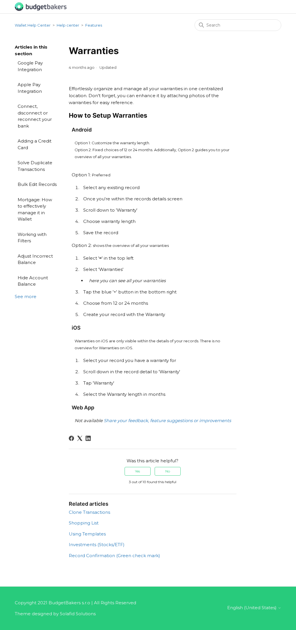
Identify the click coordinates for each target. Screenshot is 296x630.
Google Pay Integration (30, 66)
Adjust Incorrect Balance (35, 259)
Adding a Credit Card (34, 144)
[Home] (40, 6)
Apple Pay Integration (30, 88)
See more (25, 296)
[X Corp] (79, 438)
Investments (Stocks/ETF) (97, 544)
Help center (68, 25)
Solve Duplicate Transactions (35, 166)
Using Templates (87, 534)
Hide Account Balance (33, 281)
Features (93, 25)
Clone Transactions (89, 512)
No (167, 471)
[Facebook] (71, 438)
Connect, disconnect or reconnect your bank (35, 116)
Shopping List (84, 523)
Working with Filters (32, 238)
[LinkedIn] (88, 438)
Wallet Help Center (33, 25)
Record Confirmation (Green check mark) (114, 555)
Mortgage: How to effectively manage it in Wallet (35, 209)
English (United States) (252, 607)
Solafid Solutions (78, 613)
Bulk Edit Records (37, 184)
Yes (137, 471)
